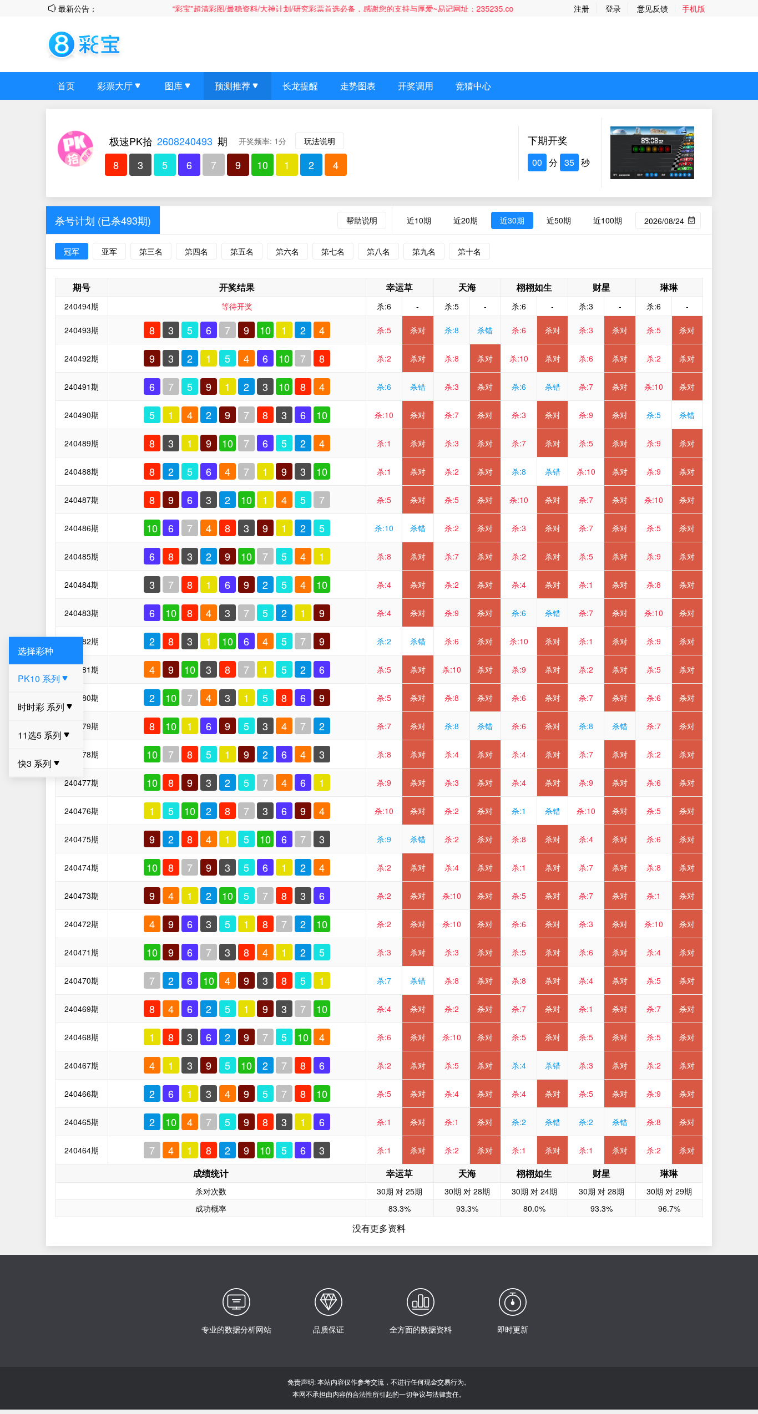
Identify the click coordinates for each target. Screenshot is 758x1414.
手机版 (693, 8)
